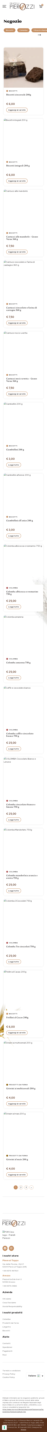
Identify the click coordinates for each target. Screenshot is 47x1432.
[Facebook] (5, 1248)
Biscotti (9, 30)
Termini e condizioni (11, 1370)
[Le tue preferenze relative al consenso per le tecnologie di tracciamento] (4, 1427)
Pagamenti (7, 1351)
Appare (23, 1430)
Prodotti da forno (18, 1085)
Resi (5, 1355)
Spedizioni (7, 1347)
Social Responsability (12, 1306)
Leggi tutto (13, 465)
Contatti (6, 1343)
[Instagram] (11, 1248)
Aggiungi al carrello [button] (17, 110)
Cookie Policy (9, 1377)
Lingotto (7, 1327)
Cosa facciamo (9, 1302)
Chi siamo (7, 1299)
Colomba (23, 30)
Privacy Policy (9, 1374)
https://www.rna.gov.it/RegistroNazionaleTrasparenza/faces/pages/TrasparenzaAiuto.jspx (23, 1410)
